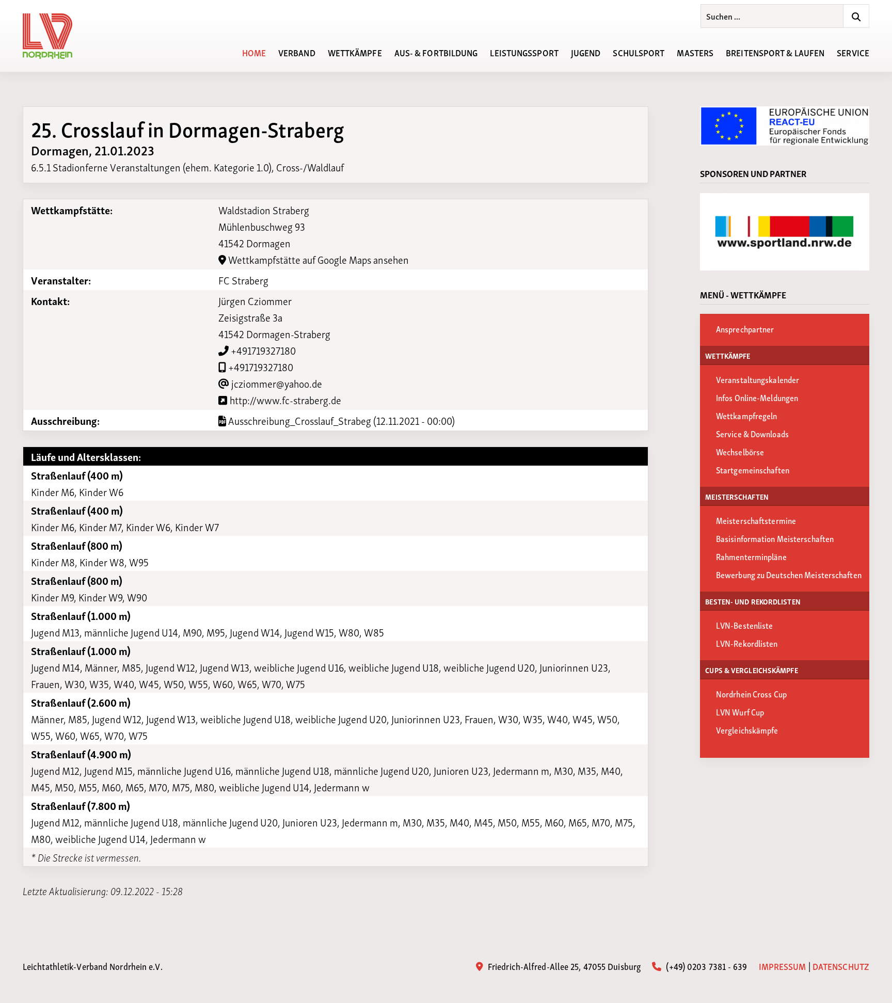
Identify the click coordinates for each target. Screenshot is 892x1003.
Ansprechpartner (745, 329)
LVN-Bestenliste (744, 625)
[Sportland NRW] (784, 231)
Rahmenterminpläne (751, 556)
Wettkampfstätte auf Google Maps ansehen (317, 259)
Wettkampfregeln (746, 415)
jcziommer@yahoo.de (275, 383)
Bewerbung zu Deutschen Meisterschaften (789, 574)
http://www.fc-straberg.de (284, 399)
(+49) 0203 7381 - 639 (705, 965)
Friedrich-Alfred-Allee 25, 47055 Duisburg (563, 965)
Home (254, 51)
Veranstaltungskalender (757, 379)
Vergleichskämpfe (747, 730)
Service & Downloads (752, 433)
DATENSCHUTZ (841, 966)
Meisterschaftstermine (756, 520)
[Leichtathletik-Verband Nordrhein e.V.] (54, 36)
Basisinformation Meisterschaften (775, 538)
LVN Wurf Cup (740, 712)
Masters (695, 51)
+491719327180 (262, 350)
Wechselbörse (740, 451)
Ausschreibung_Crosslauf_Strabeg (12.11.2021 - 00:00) (340, 420)
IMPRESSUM (782, 966)
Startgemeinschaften (752, 469)
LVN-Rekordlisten (747, 643)
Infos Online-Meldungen (757, 397)
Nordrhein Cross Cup (751, 693)
